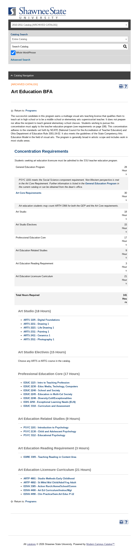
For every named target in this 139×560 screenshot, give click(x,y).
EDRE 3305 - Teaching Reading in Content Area (50, 457)
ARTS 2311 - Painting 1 (36, 331)
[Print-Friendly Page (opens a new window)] (121, 86)
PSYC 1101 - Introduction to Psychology (46, 427)
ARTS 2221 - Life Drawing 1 (39, 327)
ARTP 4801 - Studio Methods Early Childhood (49, 478)
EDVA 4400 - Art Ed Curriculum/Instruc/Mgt (48, 490)
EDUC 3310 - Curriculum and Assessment (47, 406)
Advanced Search (20, 59)
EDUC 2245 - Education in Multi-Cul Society (48, 394)
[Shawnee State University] (37, 18)
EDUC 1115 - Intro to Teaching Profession (47, 382)
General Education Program (101, 183)
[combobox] (69, 25)
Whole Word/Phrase (26, 52)
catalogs (31, 544)
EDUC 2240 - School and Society (42, 390)
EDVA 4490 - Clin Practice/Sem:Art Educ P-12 (49, 494)
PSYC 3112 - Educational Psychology (44, 435)
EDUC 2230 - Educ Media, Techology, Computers (51, 386)
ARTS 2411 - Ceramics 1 (37, 335)
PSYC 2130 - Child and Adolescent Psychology (50, 431)
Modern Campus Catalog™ (100, 544)
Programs (31, 110)
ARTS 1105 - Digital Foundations (42, 320)
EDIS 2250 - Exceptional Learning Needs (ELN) (49, 402)
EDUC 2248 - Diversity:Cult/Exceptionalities (48, 398)
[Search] (125, 46)
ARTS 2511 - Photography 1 (39, 339)
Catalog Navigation (24, 75)
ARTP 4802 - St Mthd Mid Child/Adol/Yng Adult (50, 482)
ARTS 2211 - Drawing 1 (36, 324)
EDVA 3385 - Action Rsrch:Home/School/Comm (50, 486)
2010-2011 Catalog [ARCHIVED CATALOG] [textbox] (34, 25)
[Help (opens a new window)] (126, 86)
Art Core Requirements (28, 193)
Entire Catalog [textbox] (19, 39)
